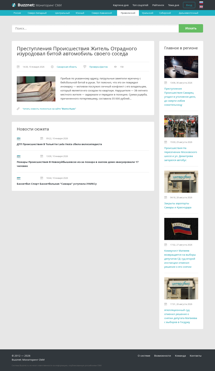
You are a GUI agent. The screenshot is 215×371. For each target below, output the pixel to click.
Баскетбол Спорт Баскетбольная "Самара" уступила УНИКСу (57, 184)
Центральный (62, 12)
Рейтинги (158, 5)
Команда (180, 355)
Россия (17, 12)
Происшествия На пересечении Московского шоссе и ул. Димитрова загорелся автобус (180, 154)
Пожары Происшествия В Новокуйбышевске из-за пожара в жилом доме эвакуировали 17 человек (78, 164)
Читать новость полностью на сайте (49, 108)
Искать (191, 28)
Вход (189, 5)
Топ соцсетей (140, 5)
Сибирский (165, 12)
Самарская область (67, 66)
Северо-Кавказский (102, 12)
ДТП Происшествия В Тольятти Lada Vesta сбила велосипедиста (59, 144)
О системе (144, 355)
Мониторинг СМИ (40, 5)
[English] (201, 7)
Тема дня (173, 5)
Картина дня (120, 5)
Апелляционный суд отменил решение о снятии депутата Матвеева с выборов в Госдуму (180, 316)
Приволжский (128, 12)
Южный (80, 12)
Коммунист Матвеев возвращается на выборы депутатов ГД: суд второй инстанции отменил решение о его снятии (180, 258)
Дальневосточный (188, 12)
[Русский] (201, 3)
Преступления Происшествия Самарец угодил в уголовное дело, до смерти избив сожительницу (180, 96)
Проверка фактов (98, 66)
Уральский (147, 12)
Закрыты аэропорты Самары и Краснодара (177, 205)
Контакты (196, 355)
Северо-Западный (37, 12)
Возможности (162, 355)
